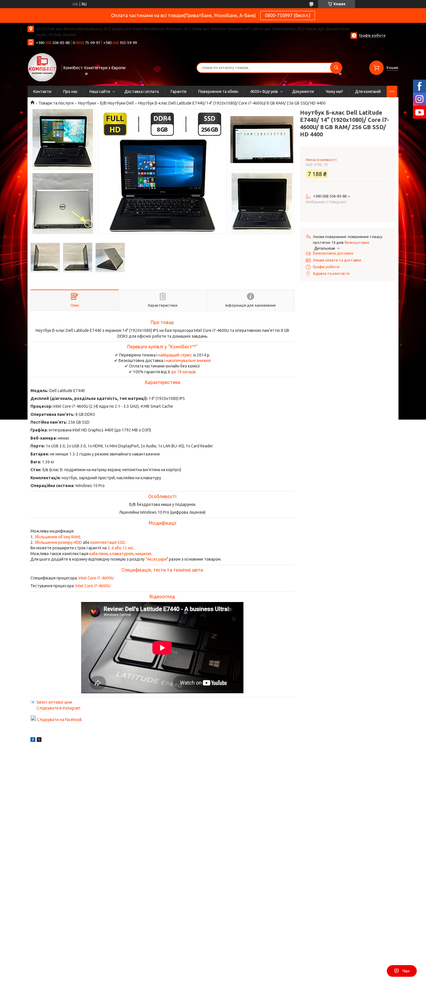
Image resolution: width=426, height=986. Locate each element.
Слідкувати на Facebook (59, 719)
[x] (39, 740)
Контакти (42, 91)
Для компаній (368, 91)
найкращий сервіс (175, 355)
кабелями (98, 553)
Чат (406, 971)
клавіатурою (122, 553)
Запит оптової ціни (54, 702)
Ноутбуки (87, 103)
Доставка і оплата (141, 91)
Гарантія (178, 91)
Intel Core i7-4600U (96, 578)
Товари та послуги (56, 103)
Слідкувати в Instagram (58, 708)
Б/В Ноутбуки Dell (117, 103)
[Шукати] (336, 68)
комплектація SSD (107, 542)
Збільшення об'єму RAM (57, 537)
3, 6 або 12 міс (121, 548)
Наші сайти (100, 91)
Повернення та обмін (218, 91)
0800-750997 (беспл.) (287, 15)
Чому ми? (334, 91)
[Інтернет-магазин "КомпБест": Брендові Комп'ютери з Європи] (42, 66)
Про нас (70, 91)
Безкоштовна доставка (333, 253)
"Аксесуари (156, 559)
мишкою (143, 553)
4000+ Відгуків (264, 91)
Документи (303, 91)
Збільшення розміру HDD (58, 542)
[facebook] (32, 740)
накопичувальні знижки (188, 360)
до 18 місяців (183, 371)
